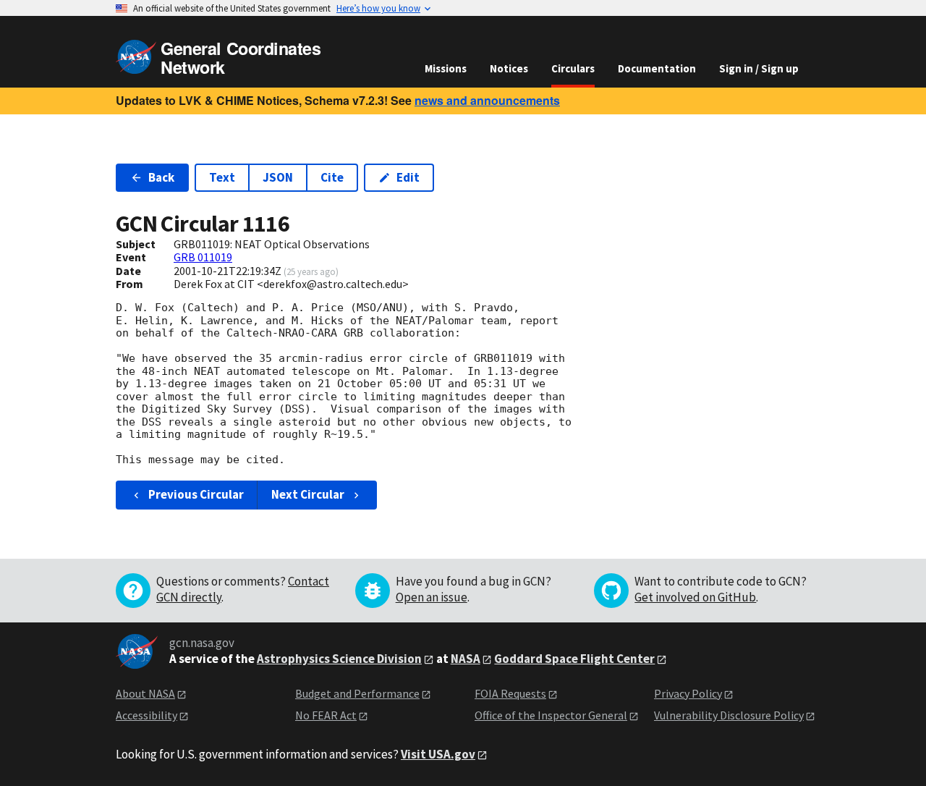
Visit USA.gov (438, 754)
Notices (509, 68)
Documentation (657, 68)
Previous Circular (196, 494)
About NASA (145, 693)
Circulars (573, 68)
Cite (332, 177)
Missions (446, 68)
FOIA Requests (510, 693)
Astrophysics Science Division (339, 659)
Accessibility (146, 715)
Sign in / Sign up (759, 68)
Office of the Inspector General (551, 715)
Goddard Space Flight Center (574, 659)
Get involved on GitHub (695, 597)
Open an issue (431, 597)
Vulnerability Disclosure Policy (729, 715)
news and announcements (487, 100)
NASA (465, 659)
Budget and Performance (357, 693)
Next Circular (307, 494)
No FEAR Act (326, 715)
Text (222, 177)
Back (161, 177)
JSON (278, 177)
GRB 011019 (203, 257)
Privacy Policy (688, 693)
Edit (408, 177)
